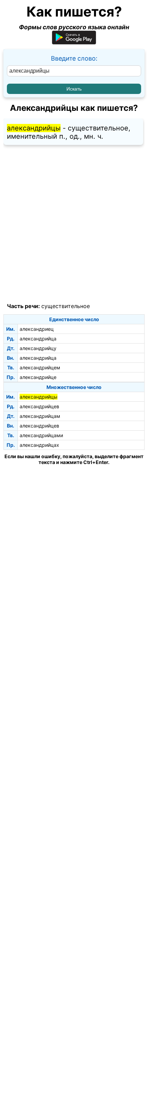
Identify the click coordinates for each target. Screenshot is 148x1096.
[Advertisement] (74, 224)
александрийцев (39, 406)
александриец (37, 329)
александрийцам (40, 416)
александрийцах (39, 445)
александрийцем (40, 367)
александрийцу (38, 348)
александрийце (38, 377)
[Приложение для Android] (74, 42)
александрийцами (41, 435)
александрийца (38, 338)
